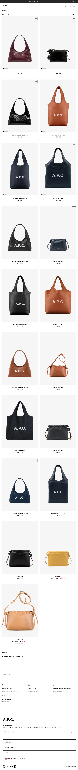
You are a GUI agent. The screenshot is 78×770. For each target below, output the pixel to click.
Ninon (8, 674)
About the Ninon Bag (13, 657)
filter (3, 14)
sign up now (46, 1)
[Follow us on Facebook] (15, 766)
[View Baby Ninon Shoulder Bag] (20, 42)
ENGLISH (23, 759)
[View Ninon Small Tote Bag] (58, 484)
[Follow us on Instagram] (4, 766)
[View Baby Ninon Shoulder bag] (20, 232)
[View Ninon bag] (20, 547)
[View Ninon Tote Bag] (58, 169)
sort (9, 14)
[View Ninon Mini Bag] (58, 42)
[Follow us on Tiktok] (7, 766)
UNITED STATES (12, 759)
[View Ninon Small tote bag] (58, 106)
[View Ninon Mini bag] (58, 358)
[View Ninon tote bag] (58, 295)
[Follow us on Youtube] (11, 766)
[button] (73, 15)
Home (4, 674)
